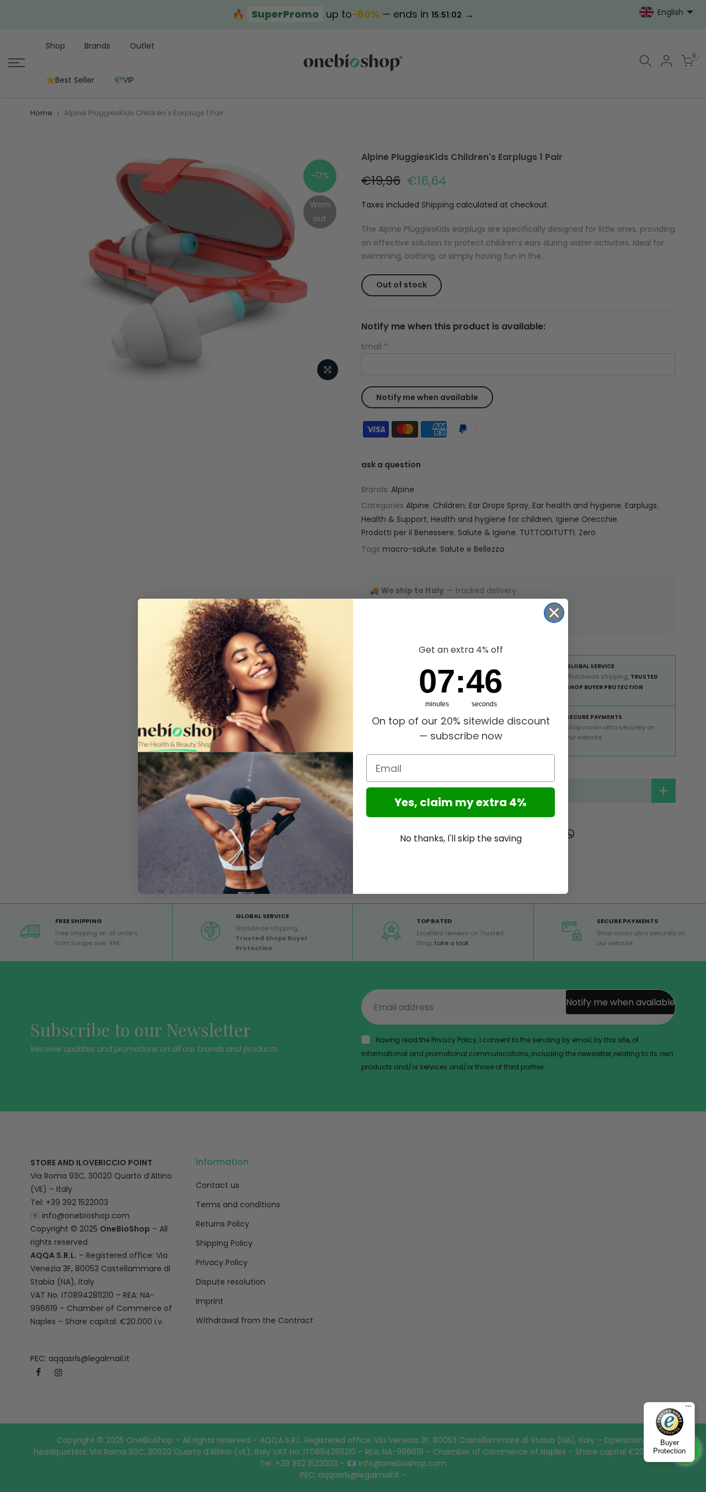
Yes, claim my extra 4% (460, 802)
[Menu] (688, 1408)
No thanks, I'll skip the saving (461, 838)
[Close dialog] (554, 612)
